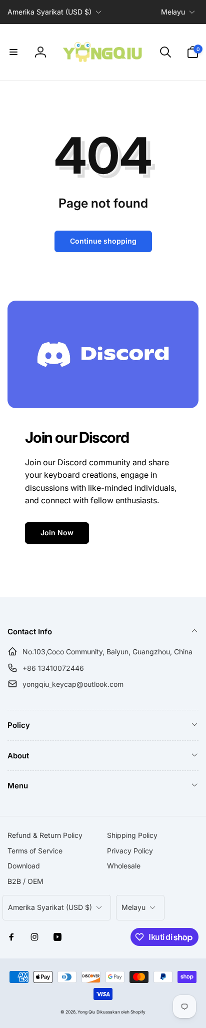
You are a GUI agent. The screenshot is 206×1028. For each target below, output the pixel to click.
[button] (13, 52)
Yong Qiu (86, 1011)
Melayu (173, 12)
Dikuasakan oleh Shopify (121, 1011)
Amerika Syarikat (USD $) (50, 12)
